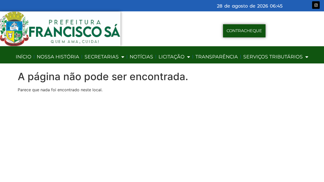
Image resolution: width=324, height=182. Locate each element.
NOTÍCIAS (141, 57)
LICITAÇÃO (171, 57)
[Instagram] (316, 5)
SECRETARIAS (102, 57)
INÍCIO (23, 57)
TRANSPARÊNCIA (216, 57)
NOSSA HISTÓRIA (58, 57)
